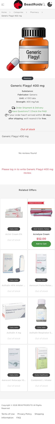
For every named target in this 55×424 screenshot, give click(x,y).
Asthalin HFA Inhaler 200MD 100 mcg (21, 285)
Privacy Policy (24, 414)
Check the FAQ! (39, 111)
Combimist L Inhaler (41, 380)
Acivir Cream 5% (13, 234)
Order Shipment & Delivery (29, 108)
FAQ (18, 417)
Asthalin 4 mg (14, 333)
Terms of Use (8, 414)
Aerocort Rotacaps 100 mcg (16, 380)
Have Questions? (20, 111)
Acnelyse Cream (41, 234)
